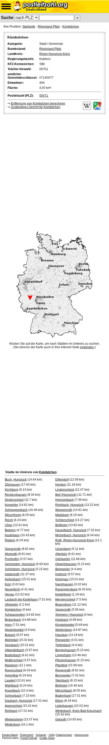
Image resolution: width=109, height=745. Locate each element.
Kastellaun (12, 535)
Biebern (10, 530)
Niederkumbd (14, 630)
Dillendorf (62, 479)
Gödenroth (12, 574)
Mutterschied (14, 660)
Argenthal (11, 675)
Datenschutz (64, 734)
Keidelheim (63, 594)
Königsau (61, 579)
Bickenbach (13, 620)
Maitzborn (62, 515)
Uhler (8, 525)
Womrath (11, 554)
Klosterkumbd (64, 625)
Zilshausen (12, 484)
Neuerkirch (12, 589)
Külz (8, 584)
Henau (9, 594)
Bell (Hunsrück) (66, 494)
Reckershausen (16, 494)
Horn (8, 625)
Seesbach (12, 645)
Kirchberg (11, 489)
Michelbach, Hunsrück (70, 535)
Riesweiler (62, 640)
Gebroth (60, 719)
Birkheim (61, 685)
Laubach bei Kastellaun (21, 599)
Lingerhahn (63, 655)
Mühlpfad (11, 640)
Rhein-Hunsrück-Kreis (54, 54)
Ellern (59, 700)
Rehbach (11, 711)
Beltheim (61, 525)
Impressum (81, 734)
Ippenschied (13, 706)
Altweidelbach (14, 650)
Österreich (26, 734)
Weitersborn (63, 630)
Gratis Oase (47, 737)
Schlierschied (64, 520)
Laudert (10, 680)
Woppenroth (63, 510)
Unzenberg (63, 549)
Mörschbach (63, 690)
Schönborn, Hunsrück (20, 569)
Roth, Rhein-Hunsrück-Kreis (74, 540)
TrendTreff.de (28, 737)
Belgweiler (62, 569)
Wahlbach (12, 685)
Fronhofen (12, 559)
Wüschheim (13, 515)
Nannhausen (64, 584)
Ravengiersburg (66, 589)
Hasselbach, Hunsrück (70, 530)
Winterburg (12, 724)
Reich (9, 520)
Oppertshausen (66, 564)
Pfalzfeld (61, 665)
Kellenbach (13, 579)
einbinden (87, 347)
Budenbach (13, 655)
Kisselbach (12, 690)
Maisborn (11, 665)
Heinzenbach (64, 500)
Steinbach (62, 680)
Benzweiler (63, 675)
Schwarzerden (15, 614)
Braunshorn (63, 604)
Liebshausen (64, 706)
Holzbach (61, 620)
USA (51, 734)
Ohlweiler (11, 604)
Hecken (60, 484)
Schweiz (41, 734)
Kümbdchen (70, 26)
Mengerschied (65, 599)
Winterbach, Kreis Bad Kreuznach (78, 711)
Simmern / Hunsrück (69, 614)
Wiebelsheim (14, 719)
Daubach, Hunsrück (18, 700)
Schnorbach (13, 695)
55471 (43, 95)
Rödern (10, 540)
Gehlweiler (62, 559)
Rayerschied (13, 670)
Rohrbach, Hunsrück (69, 505)
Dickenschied (14, 500)
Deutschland (9, 734)
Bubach (10, 635)
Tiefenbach (63, 645)
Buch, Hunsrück (16, 479)
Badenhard (63, 695)
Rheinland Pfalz (49, 26)
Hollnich (61, 574)
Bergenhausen (65, 650)
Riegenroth (63, 670)
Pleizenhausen (65, 660)
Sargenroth (63, 609)
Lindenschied (64, 489)
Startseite (28, 26)
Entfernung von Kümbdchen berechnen (38, 103)
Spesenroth (13, 549)
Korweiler (11, 505)
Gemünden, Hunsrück (20, 564)
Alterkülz (61, 554)
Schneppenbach (16, 510)
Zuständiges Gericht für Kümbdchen (35, 107)
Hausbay (61, 635)
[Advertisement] (54, 172)
